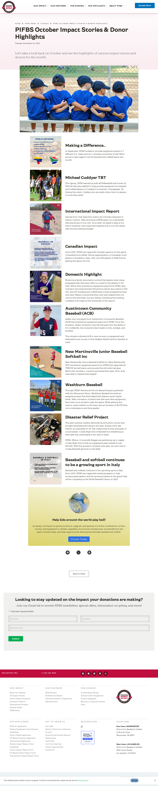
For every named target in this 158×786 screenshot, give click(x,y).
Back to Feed (79, 574)
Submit (15, 639)
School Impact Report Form (21, 750)
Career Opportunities (54, 747)
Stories (45, 23)
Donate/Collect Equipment (92, 696)
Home (18, 23)
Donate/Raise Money (90, 693)
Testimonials (50, 738)
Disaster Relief (16, 707)
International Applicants (20, 741)
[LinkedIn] (94, 673)
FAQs (83, 705)
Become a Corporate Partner (93, 702)
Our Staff (49, 726)
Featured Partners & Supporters (58, 699)
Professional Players (53, 696)
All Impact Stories (17, 696)
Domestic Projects (17, 702)
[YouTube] (100, 673)
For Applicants (19, 722)
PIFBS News (30, 23)
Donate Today (79, 539)
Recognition (89, 722)
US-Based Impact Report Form (23, 753)
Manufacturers (51, 702)
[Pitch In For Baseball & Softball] (9, 7)
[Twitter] (83, 673)
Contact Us (50, 750)
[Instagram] (106, 673)
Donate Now (145, 5)
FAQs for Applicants (18, 726)
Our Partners (54, 688)
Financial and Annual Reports (57, 735)
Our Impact (17, 688)
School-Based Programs (20, 699)
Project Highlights (88, 699)
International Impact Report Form (24, 756)
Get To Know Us (55, 722)
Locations (122, 722)
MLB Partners (51, 693)
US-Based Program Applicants (23, 738)
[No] (155, 780)
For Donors (88, 688)
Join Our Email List (53, 744)
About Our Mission (18, 693)
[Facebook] (89, 673)
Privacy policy (83, 780)
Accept (134, 780)
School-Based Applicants (20, 735)
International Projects (19, 705)
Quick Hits (49, 741)
